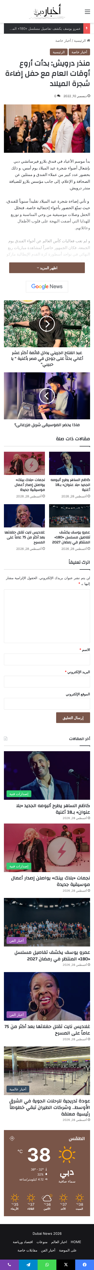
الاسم (84, 650)
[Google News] (47, 286)
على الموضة (68, 1250)
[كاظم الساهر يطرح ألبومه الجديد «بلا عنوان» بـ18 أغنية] (69, 463)
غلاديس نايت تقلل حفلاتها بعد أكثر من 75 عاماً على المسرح (24, 537)
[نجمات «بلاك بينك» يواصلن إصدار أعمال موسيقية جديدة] (24, 463)
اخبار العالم (59, 1242)
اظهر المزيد (48, 268)
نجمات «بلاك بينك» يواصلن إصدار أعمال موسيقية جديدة (30, 485)
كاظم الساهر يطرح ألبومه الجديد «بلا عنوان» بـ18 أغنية (70, 485)
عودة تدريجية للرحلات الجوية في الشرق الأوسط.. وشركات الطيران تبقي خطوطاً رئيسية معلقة (49, 1107)
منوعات (42, 1242)
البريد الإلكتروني (77, 672)
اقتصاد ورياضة (23, 1242)
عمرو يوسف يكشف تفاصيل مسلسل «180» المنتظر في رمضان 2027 (71, 537)
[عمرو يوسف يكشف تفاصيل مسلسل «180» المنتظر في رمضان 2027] (69, 515)
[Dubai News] (47, 11)
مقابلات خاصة (27, 1250)
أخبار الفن (48, 1250)
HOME (76, 1242)
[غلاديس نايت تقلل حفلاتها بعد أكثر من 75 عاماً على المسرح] (24, 515)
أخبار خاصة (63, 40)
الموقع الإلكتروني (78, 694)
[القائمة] (87, 13)
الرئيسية (80, 40)
